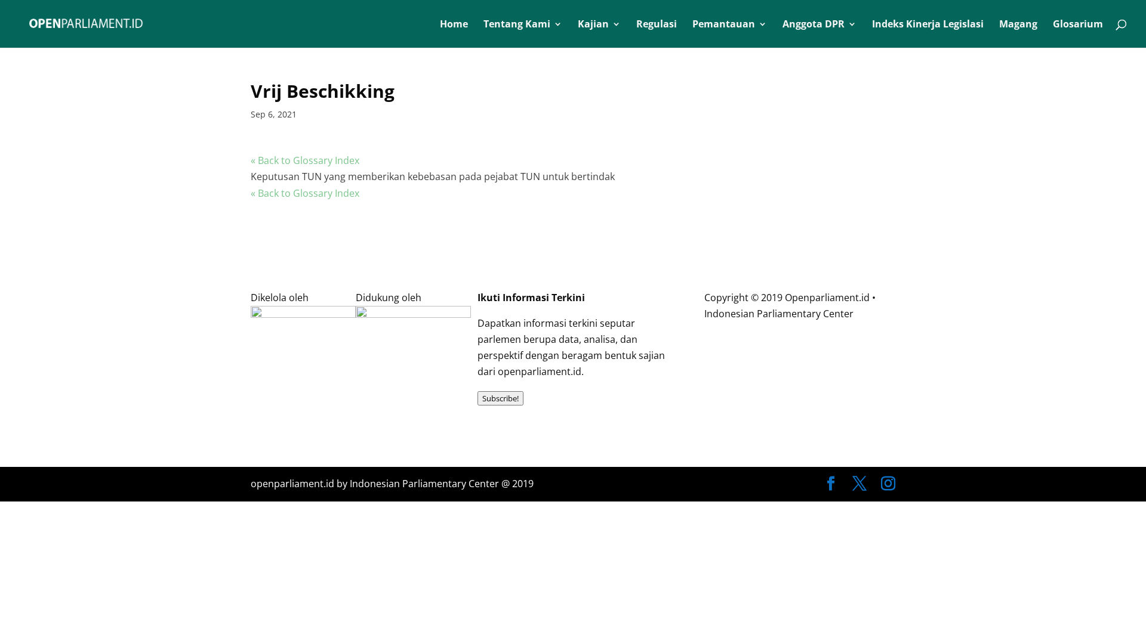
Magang (1018, 25)
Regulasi (656, 25)
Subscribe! (500, 398)
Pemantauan (723, 25)
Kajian (593, 25)
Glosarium (1078, 25)
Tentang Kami (516, 25)
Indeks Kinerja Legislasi (928, 25)
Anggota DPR (814, 25)
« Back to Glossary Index (305, 160)
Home (454, 25)
